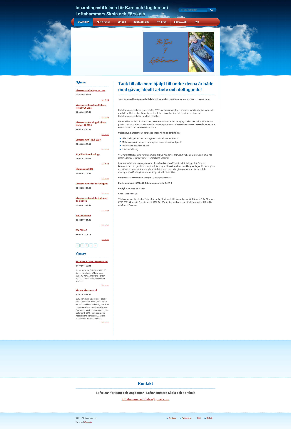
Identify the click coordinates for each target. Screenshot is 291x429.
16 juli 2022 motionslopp (88, 154)
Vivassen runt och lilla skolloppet (92, 183)
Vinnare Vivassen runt (86, 290)
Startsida (172, 418)
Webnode (88, 422)
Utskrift (209, 418)
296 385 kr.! (81, 230)
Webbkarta (186, 418)
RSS (199, 418)
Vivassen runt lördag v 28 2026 (90, 90)
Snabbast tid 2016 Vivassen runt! (92, 261)
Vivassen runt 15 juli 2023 (88, 140)
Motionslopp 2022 (84, 169)
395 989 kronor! (83, 215)
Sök (211, 10)
